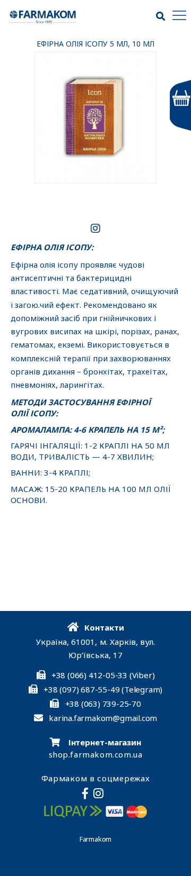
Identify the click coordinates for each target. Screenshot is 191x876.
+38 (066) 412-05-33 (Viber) (103, 675)
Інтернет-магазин (103, 742)
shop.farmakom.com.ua (96, 754)
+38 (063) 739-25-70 (103, 703)
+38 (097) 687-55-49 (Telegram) (103, 689)
